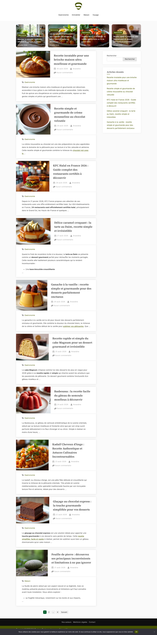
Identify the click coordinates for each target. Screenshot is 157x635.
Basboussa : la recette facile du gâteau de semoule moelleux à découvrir (72, 395)
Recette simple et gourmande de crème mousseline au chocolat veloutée (121, 91)
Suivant (64, 612)
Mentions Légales (80, 622)
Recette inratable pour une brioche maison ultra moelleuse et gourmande (71, 60)
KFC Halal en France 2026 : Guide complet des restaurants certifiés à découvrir (121, 103)
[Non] (154, 632)
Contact (92, 622)
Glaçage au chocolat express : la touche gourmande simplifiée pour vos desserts (72, 506)
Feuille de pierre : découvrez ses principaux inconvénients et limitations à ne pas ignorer (71, 559)
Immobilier (76, 15)
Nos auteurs (66, 622)
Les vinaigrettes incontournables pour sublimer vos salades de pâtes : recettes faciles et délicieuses (62, 38)
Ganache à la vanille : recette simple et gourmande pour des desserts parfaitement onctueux (120, 125)
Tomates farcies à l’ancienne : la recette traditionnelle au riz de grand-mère (93, 39)
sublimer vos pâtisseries (73, 326)
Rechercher (112, 56)
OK (136, 632)
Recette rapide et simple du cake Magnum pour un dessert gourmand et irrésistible (125, 39)
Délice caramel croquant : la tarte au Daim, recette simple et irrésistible (73, 227)
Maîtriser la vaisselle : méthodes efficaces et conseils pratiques (30, 40)
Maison (86, 15)
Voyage (96, 15)
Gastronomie (63, 15)
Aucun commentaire (64, 72)
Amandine (77, 68)
